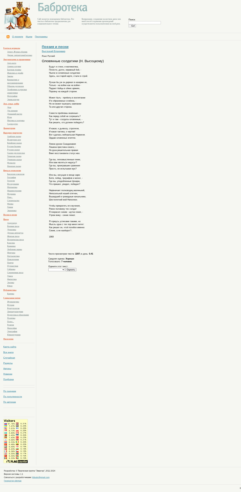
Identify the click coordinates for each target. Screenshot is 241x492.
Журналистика (13, 302)
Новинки (7, 374)
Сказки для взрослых (16, 153)
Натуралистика (13, 256)
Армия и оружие (14, 66)
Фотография (12, 96)
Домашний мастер (14, 114)
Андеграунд (12, 223)
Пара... (10, 197)
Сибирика (11, 269)
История (10, 305)
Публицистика (9, 290)
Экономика (11, 211)
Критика (10, 294)
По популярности (12, 396)
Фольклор (11, 163)
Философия (12, 328)
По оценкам (9, 391)
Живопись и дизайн (15, 73)
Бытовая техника (14, 70)
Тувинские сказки (14, 160)
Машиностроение (14, 191)
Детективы (11, 230)
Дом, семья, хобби (11, 104)
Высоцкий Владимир (53, 51)
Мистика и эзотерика (15, 121)
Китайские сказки (14, 143)
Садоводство (12, 124)
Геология (11, 181)
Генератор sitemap (12, 481)
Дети (9, 107)
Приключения (13, 259)
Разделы (8, 363)
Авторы (7, 368)
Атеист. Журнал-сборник (17, 52)
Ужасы (10, 276)
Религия (10, 325)
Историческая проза (15, 240)
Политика (11, 318)
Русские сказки (13, 150)
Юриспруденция (13, 335)
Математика (12, 187)
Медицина (11, 194)
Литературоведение (15, 312)
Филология (8, 339)
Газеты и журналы (11, 48)
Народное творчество (12, 133)
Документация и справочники (16, 60)
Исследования (13, 184)
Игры (9, 117)
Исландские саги (14, 140)
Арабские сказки (14, 136)
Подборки (8, 379)
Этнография (12, 331)
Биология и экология (15, 174)
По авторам (9, 402)
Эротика (10, 283)
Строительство (13, 201)
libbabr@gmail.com (41, 477)
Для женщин (12, 111)
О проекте (17, 36)
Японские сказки (14, 166)
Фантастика (12, 279)
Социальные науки (11, 298)
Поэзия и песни (10, 215)
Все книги (8, 352)
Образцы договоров (15, 86)
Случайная (9, 357)
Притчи (10, 263)
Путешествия (12, 266)
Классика (11, 243)
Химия (10, 207)
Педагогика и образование (18, 315)
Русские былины (14, 146)
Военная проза (13, 226)
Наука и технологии (12, 171)
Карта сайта (9, 346)
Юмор (9, 286)
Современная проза (15, 273)
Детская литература (15, 233)
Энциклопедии (13, 100)
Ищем (29, 36)
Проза (6, 219)
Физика (10, 204)
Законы (10, 76)
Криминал (11, 246)
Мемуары (11, 253)
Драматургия (9, 128)
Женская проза (13, 236)
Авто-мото (11, 63)
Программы (41, 36)
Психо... (10, 322)
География (11, 177)
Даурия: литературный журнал (19, 55)
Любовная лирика (14, 249)
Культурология (13, 308)
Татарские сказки (14, 156)
